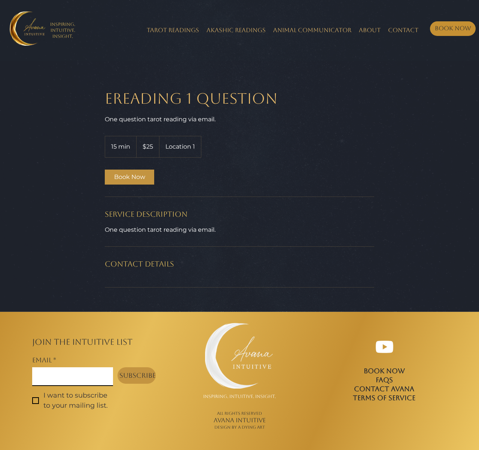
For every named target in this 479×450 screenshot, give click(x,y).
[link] (129, 177)
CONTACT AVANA (384, 389)
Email (44, 360)
